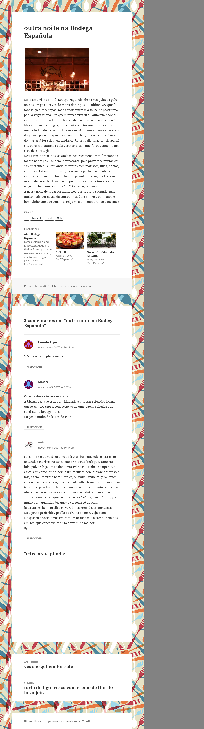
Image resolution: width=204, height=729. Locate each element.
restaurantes (91, 286)
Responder (34, 366)
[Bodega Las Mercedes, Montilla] (101, 240)
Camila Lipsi (47, 342)
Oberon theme (33, 721)
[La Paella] (70, 240)
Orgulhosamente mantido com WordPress (69, 721)
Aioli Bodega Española (67, 100)
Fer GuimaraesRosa (66, 286)
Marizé (43, 382)
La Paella (62, 252)
